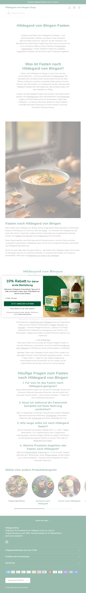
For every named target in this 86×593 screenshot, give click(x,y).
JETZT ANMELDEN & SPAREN (22, 304)
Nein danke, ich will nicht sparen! (22, 309)
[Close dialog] (82, 278)
